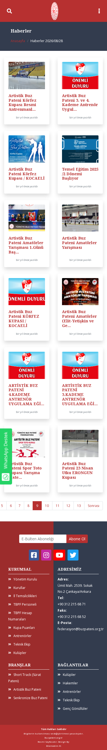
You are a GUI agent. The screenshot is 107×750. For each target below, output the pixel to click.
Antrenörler (22, 636)
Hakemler (70, 683)
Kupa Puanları (24, 627)
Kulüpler (19, 652)
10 (47, 505)
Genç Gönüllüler (75, 708)
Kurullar (19, 587)
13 (79, 505)
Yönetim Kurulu (25, 579)
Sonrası (93, 505)
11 (58, 505)
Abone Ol (77, 538)
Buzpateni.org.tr (53, 737)
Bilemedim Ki (53, 745)
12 (68, 505)
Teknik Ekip (21, 644)
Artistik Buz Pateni (27, 689)
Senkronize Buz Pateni (30, 698)
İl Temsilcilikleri (25, 596)
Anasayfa (18, 41)
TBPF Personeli (24, 604)
